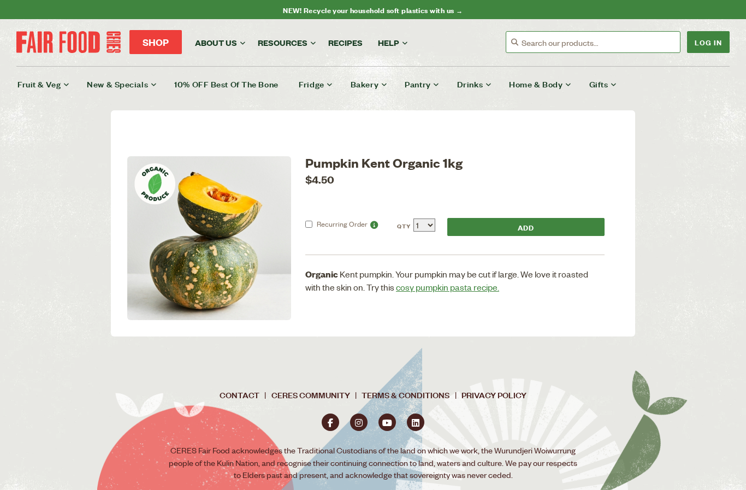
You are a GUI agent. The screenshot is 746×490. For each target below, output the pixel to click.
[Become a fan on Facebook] (330, 422)
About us (216, 42)
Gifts (598, 84)
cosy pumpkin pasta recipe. (447, 287)
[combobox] (601, 42)
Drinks (470, 84)
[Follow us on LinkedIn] (415, 422)
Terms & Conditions (405, 394)
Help (388, 42)
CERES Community (310, 394)
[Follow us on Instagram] (359, 422)
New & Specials (117, 84)
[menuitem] (50, 84)
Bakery (364, 84)
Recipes (345, 42)
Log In (708, 42)
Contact (239, 394)
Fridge (311, 84)
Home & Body (536, 84)
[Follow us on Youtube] (387, 422)
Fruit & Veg (39, 84)
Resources (282, 42)
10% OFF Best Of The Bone (226, 84)
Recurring (342, 224)
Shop (156, 42)
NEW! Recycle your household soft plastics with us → (373, 9)
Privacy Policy (493, 394)
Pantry (417, 84)
